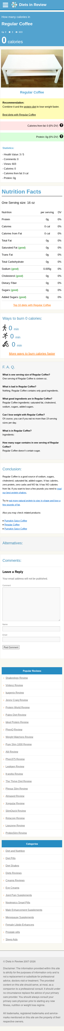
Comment (6, 585)
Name (5, 624)
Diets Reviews (14, 873)
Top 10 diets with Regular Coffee (32, 305)
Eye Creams (12, 887)
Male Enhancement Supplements (24, 910)
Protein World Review (18, 707)
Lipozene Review (15, 825)
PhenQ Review (14, 729)
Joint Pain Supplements (19, 895)
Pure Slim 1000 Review (19, 744)
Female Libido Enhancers (20, 924)
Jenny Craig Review (17, 700)
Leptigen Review (15, 766)
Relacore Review (15, 818)
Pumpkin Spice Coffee (15, 520)
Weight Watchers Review (19, 737)
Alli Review (12, 751)
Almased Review (15, 796)
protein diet (30, 106)
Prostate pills (13, 932)
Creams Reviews (15, 880)
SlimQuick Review (16, 810)
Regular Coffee (12, 524)
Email (4, 634)
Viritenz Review (14, 685)
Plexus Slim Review (17, 788)
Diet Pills (11, 858)
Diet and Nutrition (15, 851)
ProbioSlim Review (16, 833)
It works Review (14, 774)
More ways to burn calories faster (32, 353)
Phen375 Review (15, 759)
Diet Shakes (12, 865)
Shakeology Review (17, 678)
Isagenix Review (15, 692)
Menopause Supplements (20, 917)
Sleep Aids (12, 939)
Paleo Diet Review (16, 715)
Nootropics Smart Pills (18, 902)
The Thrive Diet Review (19, 781)
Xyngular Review (15, 803)
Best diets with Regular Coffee (19, 114)
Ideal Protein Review (17, 722)
